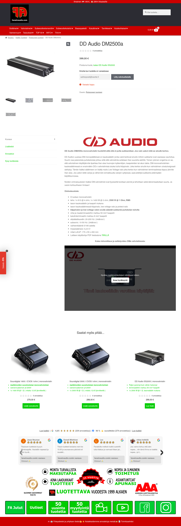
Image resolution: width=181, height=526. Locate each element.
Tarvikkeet (106, 28)
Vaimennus (14, 32)
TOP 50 (39, 32)
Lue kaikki (44, 430)
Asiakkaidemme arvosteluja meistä (100, 521)
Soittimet (13, 28)
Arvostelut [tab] (9, 153)
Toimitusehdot (127, 521)
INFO (48, 32)
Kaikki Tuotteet (21, 37)
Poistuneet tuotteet (36, 37)
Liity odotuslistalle (122, 76)
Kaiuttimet (93, 28)
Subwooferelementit (43, 28)
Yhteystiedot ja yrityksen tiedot (66, 521)
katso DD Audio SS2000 (104, 65)
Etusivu (11, 37)
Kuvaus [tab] (8, 139)
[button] (68, 44)
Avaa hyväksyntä (120, 280)
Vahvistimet (26, 28)
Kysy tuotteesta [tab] (11, 161)
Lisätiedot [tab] (9, 146)
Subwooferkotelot (63, 28)
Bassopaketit (81, 28)
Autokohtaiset (120, 28)
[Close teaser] (7, 251)
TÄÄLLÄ (105, 235)
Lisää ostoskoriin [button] (31, 406)
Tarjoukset (27, 32)
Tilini (57, 32)
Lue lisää (150, 406)
